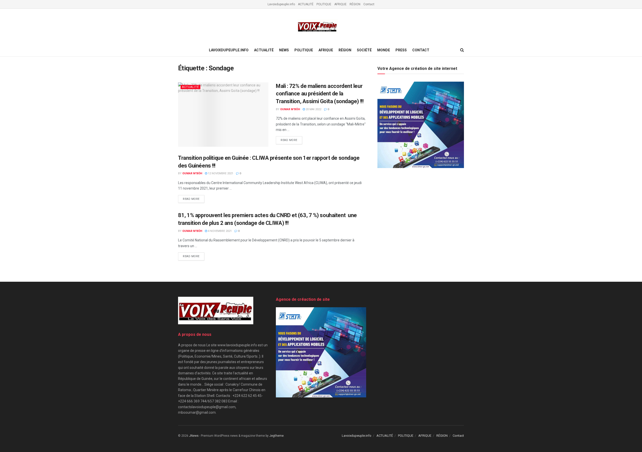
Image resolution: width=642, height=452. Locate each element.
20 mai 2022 (313, 109)
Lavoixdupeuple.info (281, 4)
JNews (194, 435)
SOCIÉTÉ (364, 50)
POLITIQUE (323, 4)
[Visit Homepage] (317, 26)
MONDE (383, 50)
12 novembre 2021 (220, 173)
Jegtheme (276, 435)
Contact (368, 4)
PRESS (401, 50)
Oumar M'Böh (290, 109)
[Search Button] (462, 50)
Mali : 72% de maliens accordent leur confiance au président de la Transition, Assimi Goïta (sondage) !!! (319, 94)
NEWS (284, 50)
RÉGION (355, 4)
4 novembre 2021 (219, 231)
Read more (291, 140)
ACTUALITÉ (305, 4)
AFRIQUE (340, 4)
